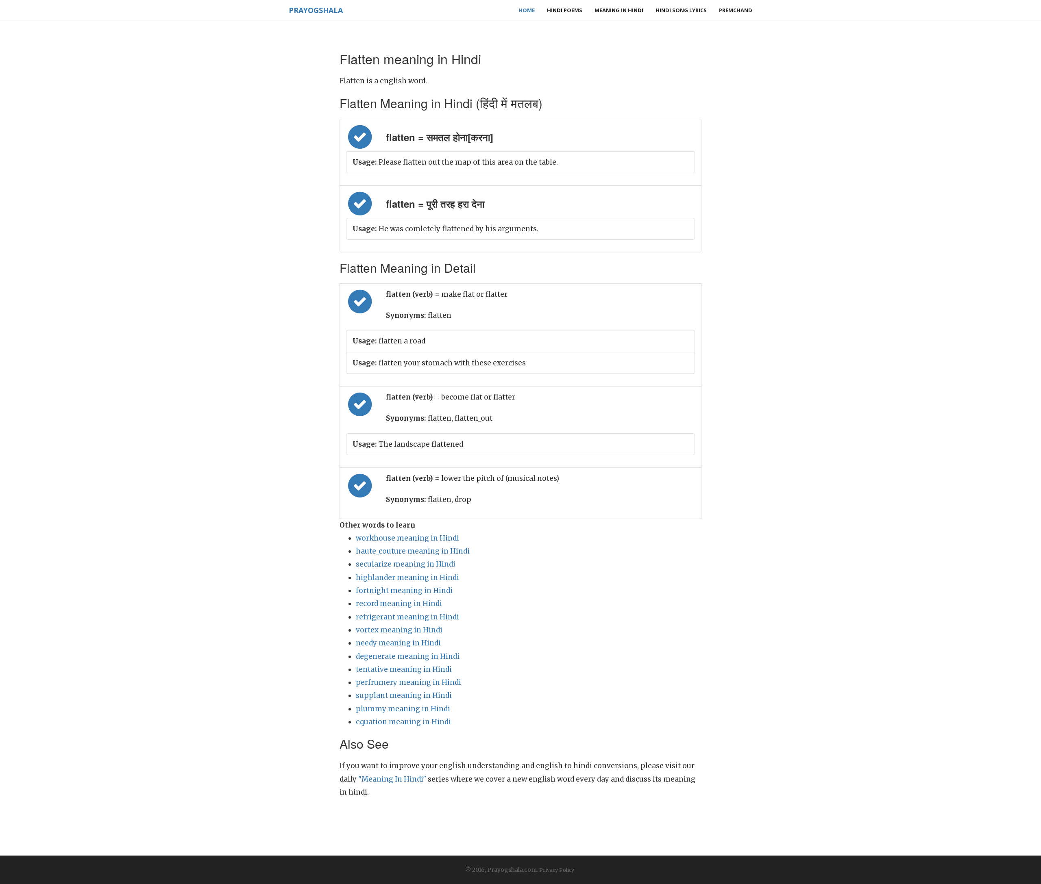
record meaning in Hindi (399, 603)
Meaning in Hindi (619, 10)
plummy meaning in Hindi (403, 708)
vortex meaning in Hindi (399, 630)
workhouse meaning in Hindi (407, 538)
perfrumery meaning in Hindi (408, 682)
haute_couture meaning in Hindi (413, 551)
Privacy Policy (556, 870)
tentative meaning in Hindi (404, 669)
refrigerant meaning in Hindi (407, 617)
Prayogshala (316, 10)
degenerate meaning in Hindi (408, 656)
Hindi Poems (564, 10)
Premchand (735, 10)
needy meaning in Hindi (398, 643)
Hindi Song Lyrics (681, 10)
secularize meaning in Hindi (405, 564)
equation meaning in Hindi (403, 721)
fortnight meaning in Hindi (404, 590)
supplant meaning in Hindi (404, 695)
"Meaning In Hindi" (392, 779)
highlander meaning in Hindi (407, 577)
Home (526, 10)
